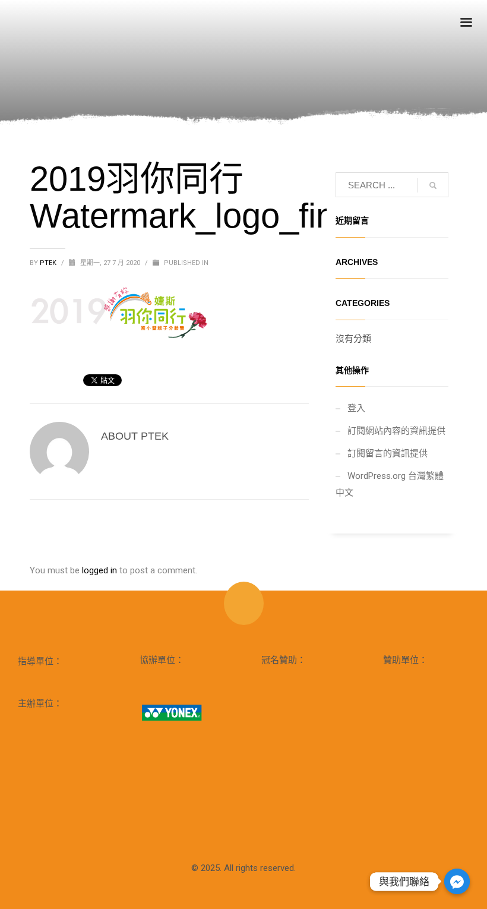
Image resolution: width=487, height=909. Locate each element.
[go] (433, 185)
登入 (356, 408)
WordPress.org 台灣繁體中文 (390, 484)
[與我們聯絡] (457, 881)
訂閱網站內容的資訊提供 (396, 430)
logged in (100, 570)
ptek (49, 263)
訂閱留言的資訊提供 (387, 453)
